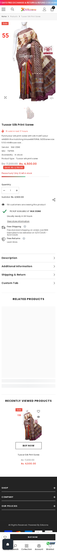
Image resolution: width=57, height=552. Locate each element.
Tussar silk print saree (28, 454)
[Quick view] (38, 417)
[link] (5, 537)
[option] (28, 61)
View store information (18, 221)
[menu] (3, 9)
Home (4, 16)
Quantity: (6, 184)
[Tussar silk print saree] (29, 425)
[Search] (12, 9)
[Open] (7, 544)
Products (14, 16)
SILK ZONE (15, 147)
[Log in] (44, 9)
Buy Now (33, 537)
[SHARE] (53, 200)
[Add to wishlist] (38, 411)
